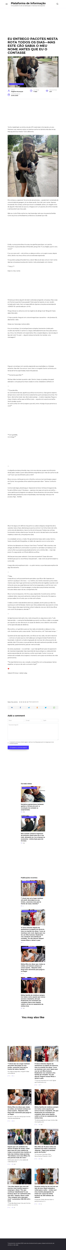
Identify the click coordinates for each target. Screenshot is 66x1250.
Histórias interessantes (16, 84)
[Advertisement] (33, 23)
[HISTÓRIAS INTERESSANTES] (33, 801)
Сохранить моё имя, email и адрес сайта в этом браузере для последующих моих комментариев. (31, 742)
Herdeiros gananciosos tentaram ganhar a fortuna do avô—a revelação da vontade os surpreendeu (32, 806)
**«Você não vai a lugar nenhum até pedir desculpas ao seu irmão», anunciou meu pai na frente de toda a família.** (32, 901)
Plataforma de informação (28, 3)
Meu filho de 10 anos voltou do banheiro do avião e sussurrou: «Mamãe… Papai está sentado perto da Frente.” (45, 1149)
